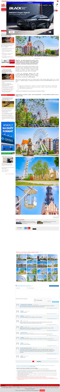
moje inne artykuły (56, 216)
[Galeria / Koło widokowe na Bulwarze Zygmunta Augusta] (21, 257)
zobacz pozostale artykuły (10, 173)
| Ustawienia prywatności (56, 386)
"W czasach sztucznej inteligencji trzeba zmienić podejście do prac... (8, 108)
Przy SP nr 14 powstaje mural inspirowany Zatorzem (7, 51)
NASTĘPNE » (39, 361)
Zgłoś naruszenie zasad (53, 308)
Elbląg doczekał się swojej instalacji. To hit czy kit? (49, 222)
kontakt (15, 385)
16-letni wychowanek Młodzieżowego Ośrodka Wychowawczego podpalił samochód (7, 71)
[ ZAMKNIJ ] (30, 2)
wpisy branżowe (39, 385)
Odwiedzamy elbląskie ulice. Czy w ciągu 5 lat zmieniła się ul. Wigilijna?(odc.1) (8, 118)
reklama (44, 385)
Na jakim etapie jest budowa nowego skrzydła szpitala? (7, 91)
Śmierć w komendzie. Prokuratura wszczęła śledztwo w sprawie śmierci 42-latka (8, 81)
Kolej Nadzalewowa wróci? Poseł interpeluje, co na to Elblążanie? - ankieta (7, 99)
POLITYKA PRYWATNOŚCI (32, 385)
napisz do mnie (56, 217)
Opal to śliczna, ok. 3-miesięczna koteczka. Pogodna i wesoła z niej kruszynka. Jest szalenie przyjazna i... (7, 164)
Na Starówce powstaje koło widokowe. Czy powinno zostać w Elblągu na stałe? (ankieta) (29, 222)
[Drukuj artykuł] (50, 36)
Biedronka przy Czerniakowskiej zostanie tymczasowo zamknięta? (8, 87)
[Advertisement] (49, 68)
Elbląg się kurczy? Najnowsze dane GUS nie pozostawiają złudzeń (8, 116)
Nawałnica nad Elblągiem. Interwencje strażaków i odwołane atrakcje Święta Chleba (7, 84)
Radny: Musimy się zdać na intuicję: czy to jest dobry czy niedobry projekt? (7, 111)
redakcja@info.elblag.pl (9, 385)
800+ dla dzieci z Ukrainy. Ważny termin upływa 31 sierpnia (7, 54)
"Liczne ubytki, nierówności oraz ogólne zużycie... (7, 57)
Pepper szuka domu (5, 170)
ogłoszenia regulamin (50, 385)
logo (22, 385)
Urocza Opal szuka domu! (7, 156)
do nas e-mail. (32, 366)
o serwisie (19, 385)
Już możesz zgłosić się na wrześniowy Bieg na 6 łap (8, 168)
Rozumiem (42, 390)
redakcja (25, 385)
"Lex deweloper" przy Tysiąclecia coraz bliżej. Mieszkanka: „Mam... (8, 89)
